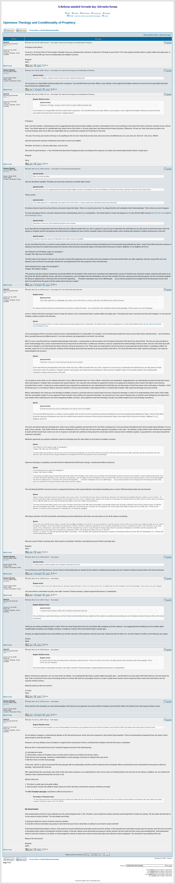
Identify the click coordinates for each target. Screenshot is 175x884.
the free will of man (158, 213)
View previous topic (150, 35)
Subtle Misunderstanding (50, 30)
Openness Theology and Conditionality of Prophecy (39, 22)
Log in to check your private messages (87, 16)
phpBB (83, 880)
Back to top (7, 66)
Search (76, 13)
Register (107, 13)
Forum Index (33, 30)
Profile (71, 16)
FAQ (68, 13)
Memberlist (86, 13)
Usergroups (97, 13)
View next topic (165, 35)
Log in (106, 16)
